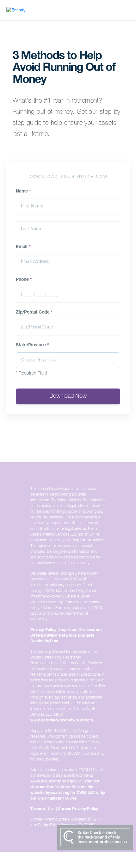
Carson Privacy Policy (78, 809)
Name (23, 191)
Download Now (68, 396)
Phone (24, 280)
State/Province (32, 345)
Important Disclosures (79, 630)
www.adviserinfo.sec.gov (53, 781)
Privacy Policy (43, 630)
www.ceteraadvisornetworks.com (61, 720)
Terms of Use (42, 809)
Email (23, 247)
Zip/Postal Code (34, 312)
